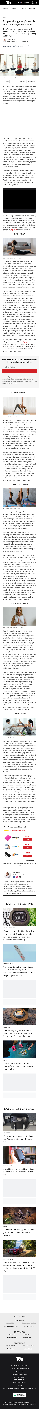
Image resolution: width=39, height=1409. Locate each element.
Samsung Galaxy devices (29, 1323)
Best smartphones (12, 1337)
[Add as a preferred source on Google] (19, 1395)
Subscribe (26, 2)
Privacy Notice (25, 378)
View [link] (27, 839)
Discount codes (28, 1348)
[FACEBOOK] (14, 877)
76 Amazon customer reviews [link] (17, 830)
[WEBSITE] (20, 877)
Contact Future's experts (19, 1368)
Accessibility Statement (19, 1365)
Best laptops (12, 1334)
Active (4, 17)
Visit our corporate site (23, 1402)
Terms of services (23, 376)
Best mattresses (27, 1337)
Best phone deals (10, 1345)
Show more (30, 860)
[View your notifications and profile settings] (18, 2)
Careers (19, 1385)
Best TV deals (10, 1348)
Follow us (23, 81)
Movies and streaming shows (10, 1326)
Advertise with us (19, 1382)
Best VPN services (29, 1326)
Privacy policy (19, 1377)
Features (25, 41)
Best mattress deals (28, 1345)
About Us (19, 1371)
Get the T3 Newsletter (28, 8)
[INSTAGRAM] (17, 877)
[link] (7, 838)
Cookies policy (19, 1380)
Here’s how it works (18, 46)
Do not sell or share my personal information (19, 1388)
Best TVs (26, 1334)
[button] (19, 837)
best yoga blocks (27, 342)
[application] (19, 199)
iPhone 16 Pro (10, 1323)
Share (7, 81)
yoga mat (13, 230)
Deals (14, 8)
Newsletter (32, 81)
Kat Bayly (12, 39)
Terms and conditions (19, 1374)
